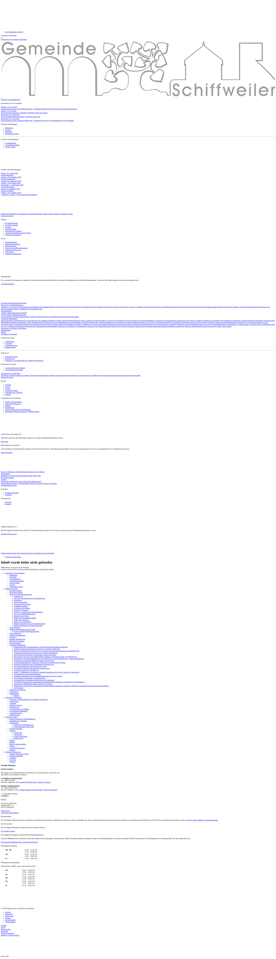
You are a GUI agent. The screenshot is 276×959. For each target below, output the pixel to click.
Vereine (7, 389)
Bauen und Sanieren (57, 307)
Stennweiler (5, 481)
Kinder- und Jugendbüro (13, 402)
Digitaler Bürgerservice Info (10, 553)
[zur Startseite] (14, 39)
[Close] (2, 98)
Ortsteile (8, 385)
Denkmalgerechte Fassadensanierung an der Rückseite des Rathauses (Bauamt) (28, 321)
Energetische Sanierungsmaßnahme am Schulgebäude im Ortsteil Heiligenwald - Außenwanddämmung (79, 322)
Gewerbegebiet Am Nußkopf (15, 368)
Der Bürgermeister (11, 223)
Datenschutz (9, 916)
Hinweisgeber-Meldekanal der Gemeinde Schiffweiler (19, 842)
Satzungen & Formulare (13, 231)
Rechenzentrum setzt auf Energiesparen (155, 324)
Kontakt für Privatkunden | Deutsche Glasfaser (35, 782)
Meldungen (9, 128)
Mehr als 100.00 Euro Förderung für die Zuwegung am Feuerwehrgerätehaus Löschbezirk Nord (135, 321)
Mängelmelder (6, 330)
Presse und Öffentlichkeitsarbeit (169, 307)
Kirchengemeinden (11, 391)
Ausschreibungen (11, 242)
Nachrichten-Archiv (12, 134)
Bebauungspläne (10, 246)
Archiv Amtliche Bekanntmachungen (13, 315)
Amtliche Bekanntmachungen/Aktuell (18, 233)
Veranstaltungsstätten (12, 145)
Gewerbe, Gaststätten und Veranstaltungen (143, 307)
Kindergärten (9, 408)
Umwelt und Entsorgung (73, 307)
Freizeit (7, 387)
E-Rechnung (9, 252)
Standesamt (46, 307)
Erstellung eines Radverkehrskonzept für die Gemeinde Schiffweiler (78, 321)
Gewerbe (8, 502)
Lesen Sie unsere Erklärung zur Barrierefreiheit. (202, 820)
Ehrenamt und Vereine (187, 307)
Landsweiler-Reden (25, 481)
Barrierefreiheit (10, 920)
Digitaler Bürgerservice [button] (9, 485)
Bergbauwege (10, 359)
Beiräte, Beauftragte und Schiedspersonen (28, 309)
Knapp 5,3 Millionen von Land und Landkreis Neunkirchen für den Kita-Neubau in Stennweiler (109, 324)
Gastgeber (8, 343)
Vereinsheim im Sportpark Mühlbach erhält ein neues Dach (135, 322)
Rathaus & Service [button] (7, 216)
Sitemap (8, 918)
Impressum (9, 914)
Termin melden (10, 147)
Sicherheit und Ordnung (104, 307)
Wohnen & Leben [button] (7, 377)
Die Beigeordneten (11, 225)
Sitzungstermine (10, 229)
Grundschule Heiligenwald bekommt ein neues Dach (32, 324)
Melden (3, 332)
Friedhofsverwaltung (89, 307)
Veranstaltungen (10, 143)
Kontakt (8, 912)
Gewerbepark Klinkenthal (14, 370)
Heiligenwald (36, 481)
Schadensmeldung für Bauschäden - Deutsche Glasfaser (38, 790)
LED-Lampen (226, 326)
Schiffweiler (13, 481)
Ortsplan (8, 394)
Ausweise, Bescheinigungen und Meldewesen (26, 307)
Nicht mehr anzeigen (10, 794)
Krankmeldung (10, 922)
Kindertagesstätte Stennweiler (31, 476)
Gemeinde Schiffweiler (13, 557)
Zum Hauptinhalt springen (14, 32)
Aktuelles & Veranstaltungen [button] (10, 100)
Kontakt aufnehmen (12, 493)
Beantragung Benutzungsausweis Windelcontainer (22, 411)
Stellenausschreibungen (13, 235)
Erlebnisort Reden (11, 357)
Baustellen (8, 132)
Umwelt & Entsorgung (13, 404)
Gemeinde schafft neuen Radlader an (63, 324)
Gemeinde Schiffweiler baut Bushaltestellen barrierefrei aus (227, 322)
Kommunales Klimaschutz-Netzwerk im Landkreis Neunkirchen (190, 321)
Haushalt (8, 504)
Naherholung (9, 341)
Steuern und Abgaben (121, 307)
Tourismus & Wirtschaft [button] (9, 334)
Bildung (8, 406)
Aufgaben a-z (5, 307)
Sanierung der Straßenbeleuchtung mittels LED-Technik (107, 326)
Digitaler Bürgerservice (13, 250)
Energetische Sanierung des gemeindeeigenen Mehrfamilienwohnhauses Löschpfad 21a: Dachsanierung (52, 326)
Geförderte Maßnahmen (13, 254)
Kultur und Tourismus (226, 307)
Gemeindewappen (11, 345)
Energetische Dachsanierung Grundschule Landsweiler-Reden (233, 321)
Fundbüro (8, 495)
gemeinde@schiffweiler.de (10, 813)
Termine (8, 130)
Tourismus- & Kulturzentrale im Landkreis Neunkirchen (24, 361)
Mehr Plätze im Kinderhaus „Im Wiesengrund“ (234, 324)
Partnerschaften (10, 347)
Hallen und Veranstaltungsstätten (206, 307)
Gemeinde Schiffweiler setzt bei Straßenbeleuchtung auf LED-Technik (193, 324)
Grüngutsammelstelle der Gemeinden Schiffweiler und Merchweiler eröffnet (181, 322)
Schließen (5, 796)
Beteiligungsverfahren (12, 244)
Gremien (8, 227)
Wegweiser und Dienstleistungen (16, 248)
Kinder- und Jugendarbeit (242, 307)
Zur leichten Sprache (8, 831)
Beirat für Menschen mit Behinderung (18, 410)
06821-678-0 (5, 811)
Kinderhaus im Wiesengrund (11, 476)
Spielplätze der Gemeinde (14, 392)
